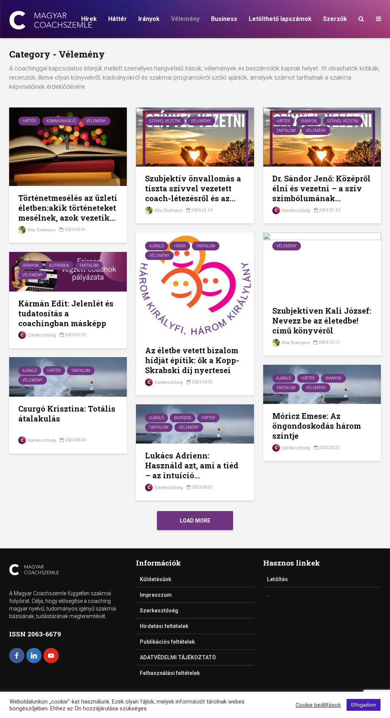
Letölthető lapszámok (280, 18)
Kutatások (59, 265)
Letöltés (277, 579)
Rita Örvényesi (41, 230)
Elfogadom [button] (363, 705)
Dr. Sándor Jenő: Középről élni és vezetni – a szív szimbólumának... (321, 188)
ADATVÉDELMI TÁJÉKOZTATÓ (178, 657)
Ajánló (156, 246)
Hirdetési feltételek (164, 626)
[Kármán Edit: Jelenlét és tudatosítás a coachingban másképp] (68, 271)
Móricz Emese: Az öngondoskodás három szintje (316, 426)
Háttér (117, 18)
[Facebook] (16, 655)
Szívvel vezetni (165, 121)
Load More (195, 521)
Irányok (149, 18)
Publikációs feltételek (167, 642)
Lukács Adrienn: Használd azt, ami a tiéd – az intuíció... (191, 465)
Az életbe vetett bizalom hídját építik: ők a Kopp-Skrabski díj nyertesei (192, 360)
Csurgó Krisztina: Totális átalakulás (66, 413)
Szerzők (335, 18)
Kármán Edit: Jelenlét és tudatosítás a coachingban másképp (65, 313)
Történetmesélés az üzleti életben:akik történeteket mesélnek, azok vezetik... (67, 208)
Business (224, 18)
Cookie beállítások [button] (318, 705)
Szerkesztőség (295, 210)
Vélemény (185, 18)
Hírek (89, 18)
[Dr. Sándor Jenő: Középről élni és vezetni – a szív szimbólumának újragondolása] (322, 136)
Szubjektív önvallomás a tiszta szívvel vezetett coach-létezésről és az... (193, 188)
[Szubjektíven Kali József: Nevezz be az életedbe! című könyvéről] (322, 265)
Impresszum (156, 595)
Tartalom (286, 130)
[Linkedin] (34, 655)
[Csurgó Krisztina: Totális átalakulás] (68, 376)
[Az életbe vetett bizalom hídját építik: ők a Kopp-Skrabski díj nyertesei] (195, 284)
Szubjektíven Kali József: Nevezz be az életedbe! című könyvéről (321, 320)
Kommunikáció (61, 121)
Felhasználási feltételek (170, 673)
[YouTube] (51, 655)
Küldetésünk (155, 579)
